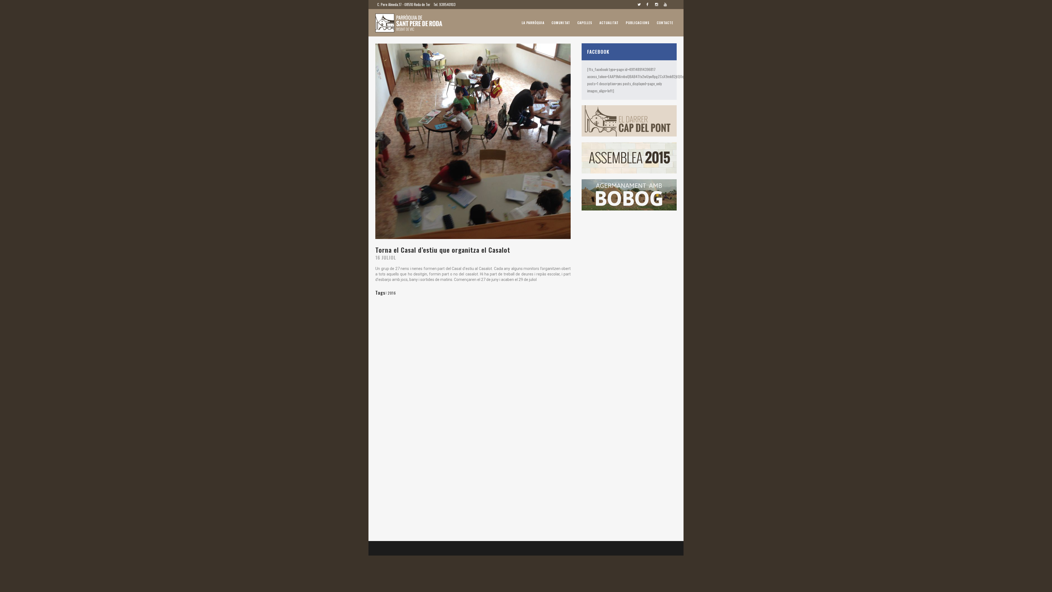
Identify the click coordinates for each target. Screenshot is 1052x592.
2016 (392, 293)
